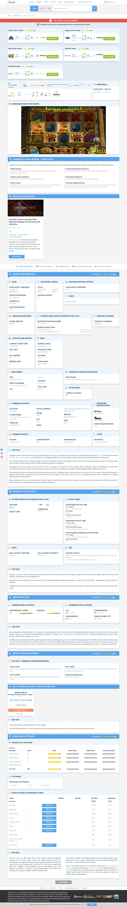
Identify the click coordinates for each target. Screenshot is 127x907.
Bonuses (39, 2)
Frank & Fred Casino (42, 291)
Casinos (31, 2)
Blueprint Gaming (15, 762)
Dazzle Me (12, 809)
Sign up (112, 2)
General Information (25, 267)
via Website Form (15, 425)
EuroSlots (12, 457)
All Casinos (17, 16)
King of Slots (13, 845)
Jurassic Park (13, 835)
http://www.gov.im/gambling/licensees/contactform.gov (76, 410)
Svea (17, 457)
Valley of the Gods (94, 868)
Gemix (11, 826)
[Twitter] (1, 449)
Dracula (11, 818)
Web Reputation (63, 267)
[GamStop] (116, 897)
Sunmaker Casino (15, 240)
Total (29, 751)
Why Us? (53, 2)
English (11, 324)
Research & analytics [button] (84, 2)
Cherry (100, 455)
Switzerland (98, 324)
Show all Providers (15, 765)
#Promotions (12, 235)
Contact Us (52, 888)
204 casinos (70, 85)
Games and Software (104, 267)
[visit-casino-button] (17, 38)
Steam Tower (13, 814)
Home (10, 16)
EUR (39, 512)
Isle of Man (97, 92)
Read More (17, 256)
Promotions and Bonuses (83, 267)
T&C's (61, 888)
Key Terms (20, 714)
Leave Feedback (43, 352)
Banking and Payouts (45, 267)
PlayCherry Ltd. (14, 292)
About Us (43, 888)
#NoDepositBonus (23, 235)
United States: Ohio (81, 85)
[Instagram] (1, 457)
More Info (83, 905)
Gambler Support (71, 301)
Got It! (92, 905)
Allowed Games (20, 710)
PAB (37, 442)
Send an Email (42, 346)
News (60, 2)
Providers (12, 751)
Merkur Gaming (14, 754)
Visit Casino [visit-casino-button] (52, 38)
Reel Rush (12, 805)
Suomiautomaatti (25, 457)
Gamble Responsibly (72, 888)
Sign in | (106, 2)
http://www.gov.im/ (70, 417)
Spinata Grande (14, 822)
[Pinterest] (1, 453)
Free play (49, 805)
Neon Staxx (12, 830)
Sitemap (84, 888)
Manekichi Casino (55, 291)
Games (46, 2)
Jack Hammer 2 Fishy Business (15, 840)
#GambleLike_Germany (15, 237)
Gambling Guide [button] (69, 2)
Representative (69, 442)
